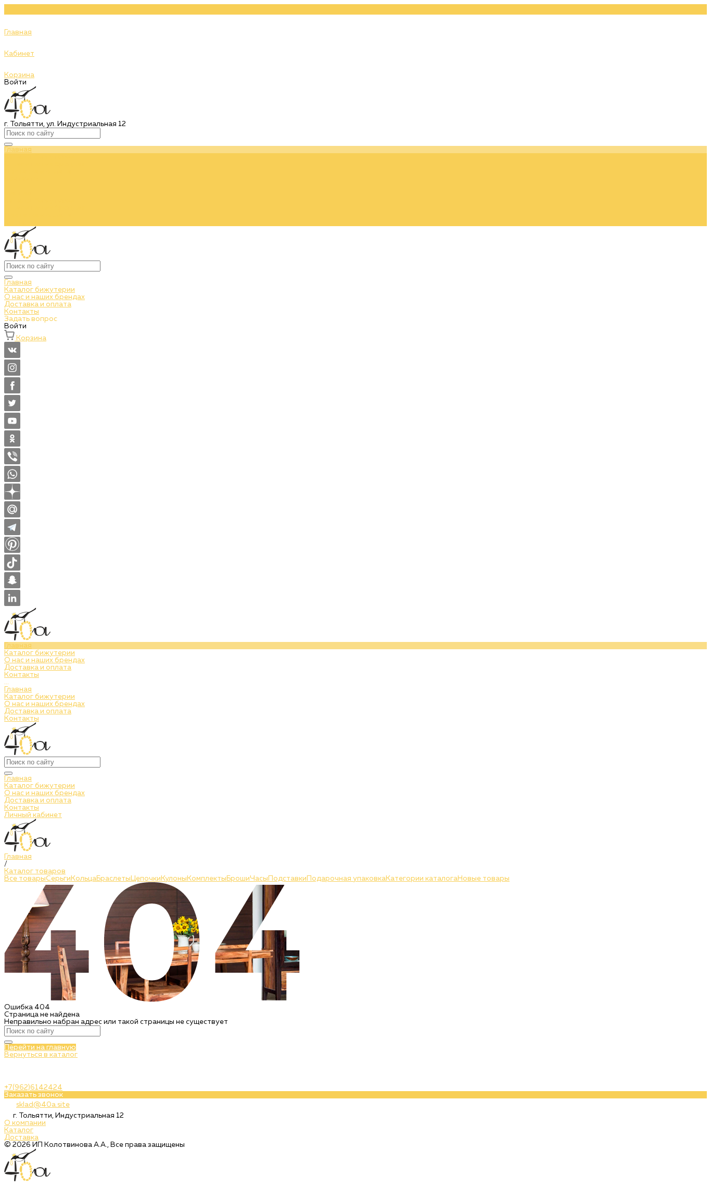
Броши (238, 878)
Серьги (58, 878)
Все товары (25, 878)
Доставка (21, 1137)
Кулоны (174, 878)
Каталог (18, 1130)
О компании (25, 1123)
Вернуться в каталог (41, 1054)
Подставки (287, 878)
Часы (259, 878)
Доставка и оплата (37, 215)
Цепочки (146, 878)
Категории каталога (422, 878)
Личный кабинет (33, 815)
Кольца (83, 878)
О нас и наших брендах (44, 208)
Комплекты (206, 878)
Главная (18, 193)
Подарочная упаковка (346, 878)
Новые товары (484, 878)
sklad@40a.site (43, 1104)
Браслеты (113, 878)
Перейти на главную (40, 1047)
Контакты (21, 222)
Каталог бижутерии (39, 200)
